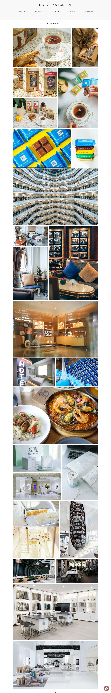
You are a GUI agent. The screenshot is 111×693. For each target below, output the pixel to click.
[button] (39, 12)
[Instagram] (55, 692)
